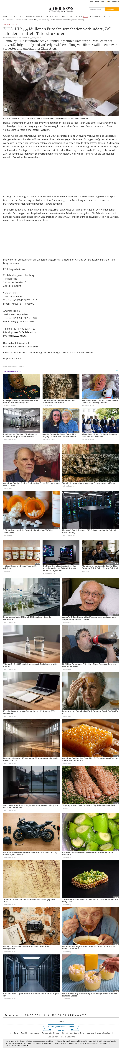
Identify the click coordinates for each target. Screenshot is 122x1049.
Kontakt (24, 1033)
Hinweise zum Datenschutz (73, 1033)
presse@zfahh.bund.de (23, 332)
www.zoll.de (20, 335)
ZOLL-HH (6, 25)
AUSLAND (78, 17)
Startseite (22, 20)
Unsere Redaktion (104, 1033)
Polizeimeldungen (34, 20)
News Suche (110, 9)
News (15, 1033)
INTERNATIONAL (96, 17)
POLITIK (39, 17)
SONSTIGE (106, 17)
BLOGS (91, 2)
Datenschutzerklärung (50, 1033)
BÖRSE (22, 17)
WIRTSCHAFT (30, 17)
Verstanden (21, 1045)
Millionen (14, 25)
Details (14, 1045)
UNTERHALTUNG (55, 17)
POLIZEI (85, 17)
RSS (109, 2)
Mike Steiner (53, 1037)
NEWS (5, 17)
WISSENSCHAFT (68, 17)
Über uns (90, 1033)
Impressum (34, 1033)
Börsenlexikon (11, 1015)
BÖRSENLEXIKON (100, 2)
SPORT (45, 17)
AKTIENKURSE (14, 17)
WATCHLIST (115, 2)
